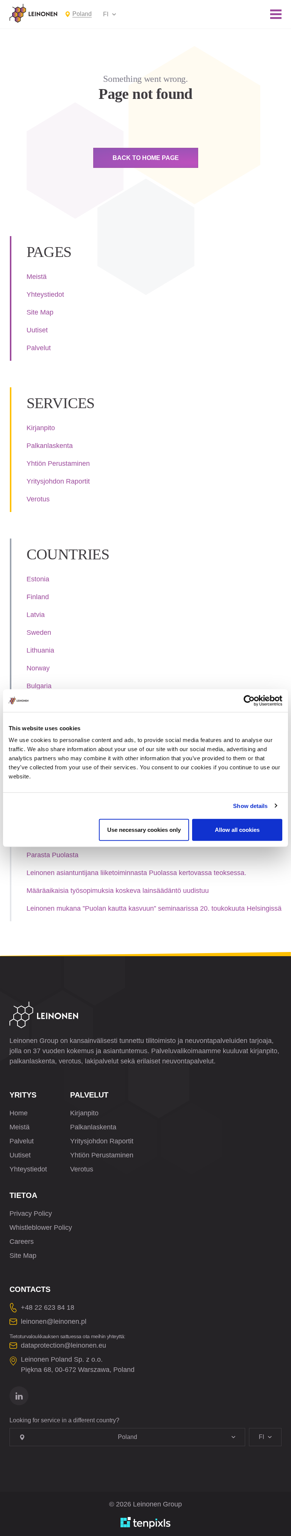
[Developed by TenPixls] (145, 1522)
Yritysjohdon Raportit (58, 481)
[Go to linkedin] (18, 1395)
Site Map (40, 312)
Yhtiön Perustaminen (58, 463)
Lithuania (40, 650)
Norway (38, 668)
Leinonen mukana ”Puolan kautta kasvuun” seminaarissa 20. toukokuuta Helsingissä (154, 908)
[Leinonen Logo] (33, 13)
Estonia (38, 579)
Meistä (37, 276)
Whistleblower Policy (40, 1227)
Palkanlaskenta (50, 445)
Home (18, 1113)
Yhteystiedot (45, 294)
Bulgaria (39, 686)
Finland (38, 597)
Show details (250, 805)
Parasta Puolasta (52, 855)
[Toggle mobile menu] (276, 14)
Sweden (39, 632)
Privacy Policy (30, 1213)
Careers (21, 1241)
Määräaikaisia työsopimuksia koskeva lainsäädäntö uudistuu (118, 890)
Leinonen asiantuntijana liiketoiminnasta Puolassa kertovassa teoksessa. (136, 873)
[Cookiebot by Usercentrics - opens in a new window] (249, 700)
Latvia (36, 614)
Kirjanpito (41, 428)
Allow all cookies (237, 830)
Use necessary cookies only (144, 830)
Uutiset (37, 330)
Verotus (38, 499)
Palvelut (39, 348)
